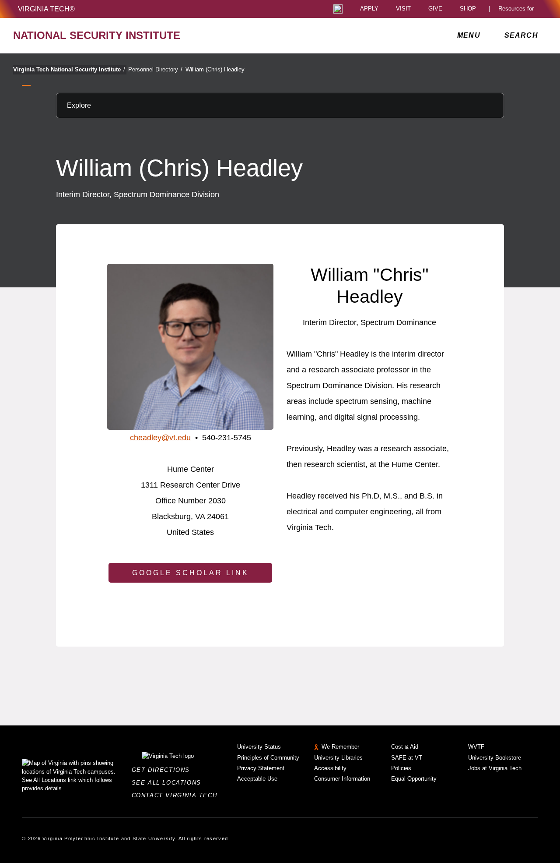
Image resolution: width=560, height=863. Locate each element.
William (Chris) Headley (215, 69)
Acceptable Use (257, 778)
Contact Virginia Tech (177, 795)
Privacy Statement (260, 768)
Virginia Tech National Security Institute (69, 69)
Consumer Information (342, 778)
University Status (259, 746)
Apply (369, 9)
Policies (401, 768)
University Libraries (338, 757)
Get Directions (163, 770)
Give (435, 9)
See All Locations (169, 782)
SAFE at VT (406, 757)
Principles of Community (268, 757)
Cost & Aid (404, 746)
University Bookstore (494, 757)
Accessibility (330, 768)
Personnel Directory (155, 69)
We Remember (340, 746)
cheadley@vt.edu (160, 437)
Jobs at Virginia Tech (495, 768)
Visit (403, 9)
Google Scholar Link (190, 573)
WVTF (476, 746)
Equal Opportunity (414, 778)
